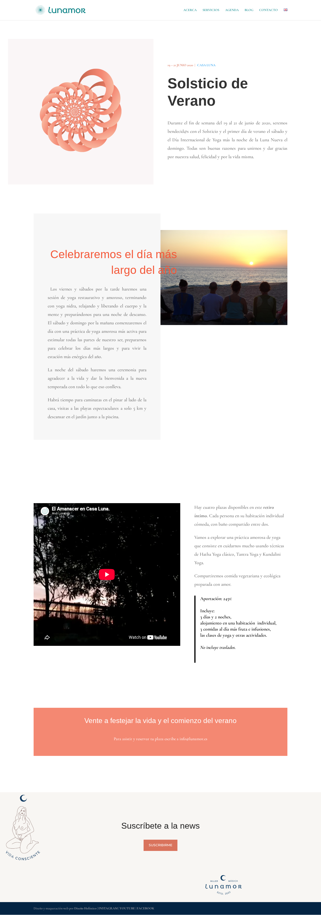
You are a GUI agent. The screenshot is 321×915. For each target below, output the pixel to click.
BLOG (249, 10)
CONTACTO (268, 10)
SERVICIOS (211, 10)
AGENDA (232, 10)
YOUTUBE (127, 908)
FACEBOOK (145, 908)
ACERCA (190, 10)
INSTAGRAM (108, 908)
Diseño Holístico (85, 908)
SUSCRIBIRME (160, 845)
